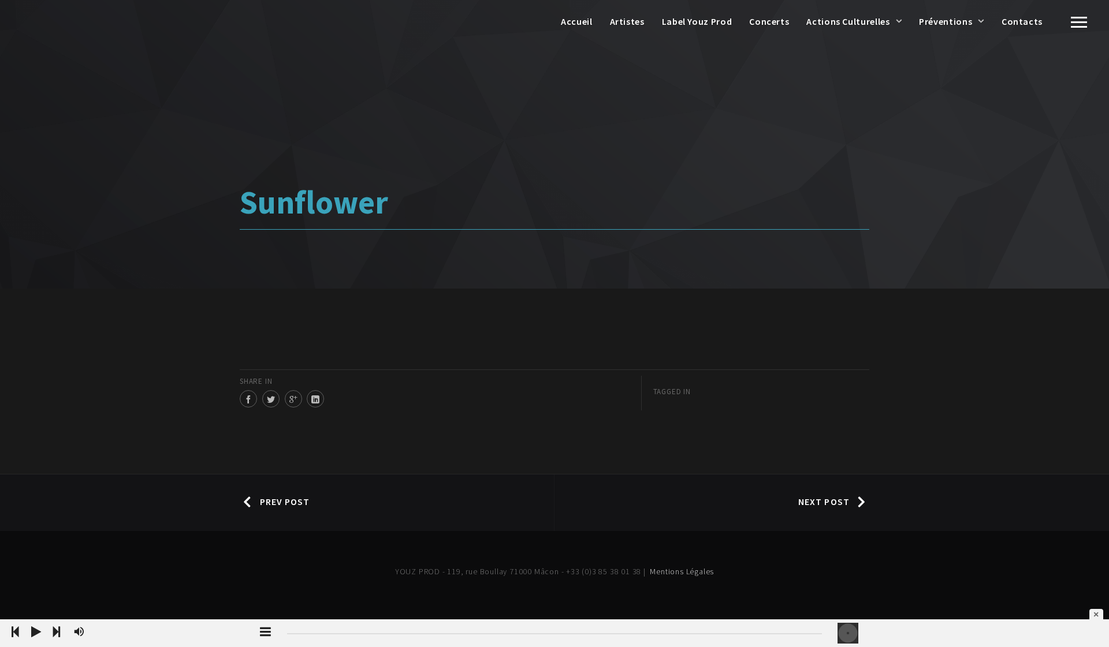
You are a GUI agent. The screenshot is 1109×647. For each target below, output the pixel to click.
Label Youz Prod (697, 21)
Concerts (769, 21)
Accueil (576, 21)
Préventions (945, 21)
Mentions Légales (682, 571)
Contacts (1022, 21)
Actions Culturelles (848, 21)
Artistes (627, 21)
